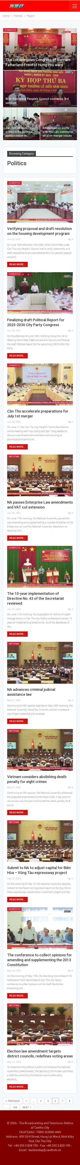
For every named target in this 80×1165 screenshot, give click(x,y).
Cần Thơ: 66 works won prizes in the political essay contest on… (20, 131)
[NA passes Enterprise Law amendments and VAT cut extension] (40, 475)
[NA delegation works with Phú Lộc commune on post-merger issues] (58, 124)
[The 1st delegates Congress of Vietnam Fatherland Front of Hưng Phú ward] (40, 49)
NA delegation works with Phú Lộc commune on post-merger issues (58, 131)
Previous (13, 1101)
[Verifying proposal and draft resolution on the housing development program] (40, 202)
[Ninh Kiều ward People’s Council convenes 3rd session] (40, 89)
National (14, 456)
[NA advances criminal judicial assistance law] (40, 663)
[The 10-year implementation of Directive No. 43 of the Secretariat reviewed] (40, 567)
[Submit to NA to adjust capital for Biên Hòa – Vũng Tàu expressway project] (40, 841)
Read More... (17, 264)
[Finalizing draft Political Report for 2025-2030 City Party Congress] (40, 293)
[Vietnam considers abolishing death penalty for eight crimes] (40, 750)
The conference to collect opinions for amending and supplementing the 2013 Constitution (39, 960)
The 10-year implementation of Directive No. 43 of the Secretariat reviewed (35, 598)
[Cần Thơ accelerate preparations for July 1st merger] (40, 384)
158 (15, 1107)
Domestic (10, 30)
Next (26, 1107)
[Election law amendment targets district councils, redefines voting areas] (40, 1024)
